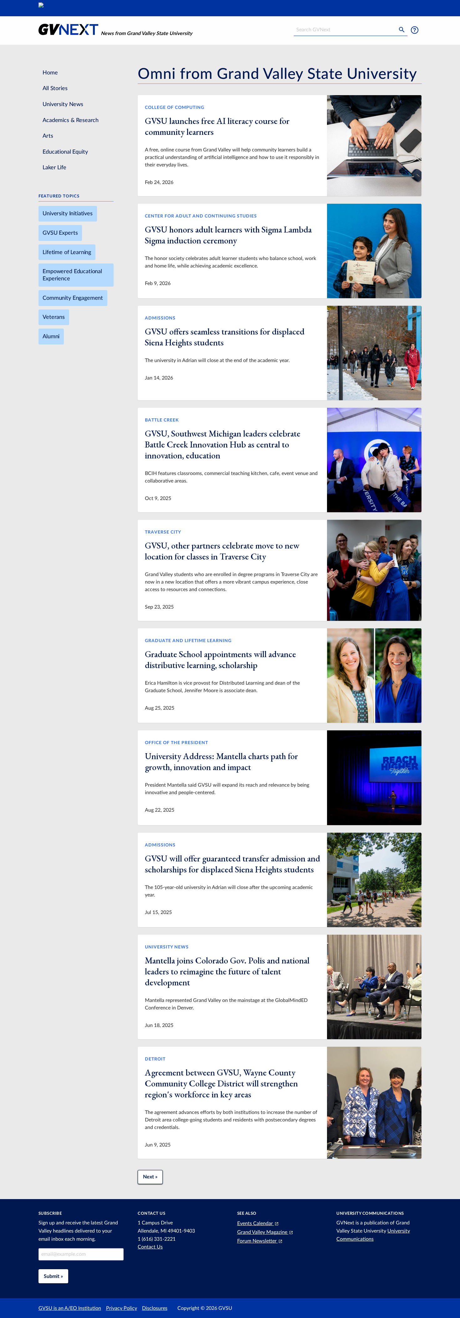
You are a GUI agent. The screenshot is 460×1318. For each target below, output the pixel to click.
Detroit (155, 1059)
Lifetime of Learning (67, 252)
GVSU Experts (60, 233)
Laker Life (54, 168)
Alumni (51, 337)
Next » (150, 1176)
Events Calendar (255, 1223)
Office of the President (176, 742)
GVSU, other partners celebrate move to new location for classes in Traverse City (222, 551)
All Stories (55, 88)
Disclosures (154, 1308)
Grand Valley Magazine (263, 1232)
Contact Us (150, 1246)
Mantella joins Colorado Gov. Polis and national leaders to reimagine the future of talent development (227, 971)
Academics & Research (71, 120)
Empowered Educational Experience (72, 275)
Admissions (160, 318)
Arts (48, 136)
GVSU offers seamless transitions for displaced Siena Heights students (224, 337)
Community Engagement (73, 298)
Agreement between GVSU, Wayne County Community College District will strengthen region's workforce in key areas (221, 1083)
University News (63, 104)
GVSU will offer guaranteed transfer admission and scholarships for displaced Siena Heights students (232, 864)
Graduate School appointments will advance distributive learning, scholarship (220, 659)
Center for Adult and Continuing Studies (201, 216)
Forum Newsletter (257, 1241)
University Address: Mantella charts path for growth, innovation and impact (221, 761)
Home (50, 73)
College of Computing (174, 107)
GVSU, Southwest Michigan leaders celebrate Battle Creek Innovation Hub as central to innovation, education (222, 444)
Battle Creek (162, 420)
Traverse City (163, 532)
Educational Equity (65, 152)
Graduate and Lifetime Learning (188, 640)
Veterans (54, 317)
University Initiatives (67, 214)
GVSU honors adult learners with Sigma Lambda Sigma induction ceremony (228, 235)
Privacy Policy (121, 1308)
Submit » (53, 1276)
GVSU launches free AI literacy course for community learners (217, 126)
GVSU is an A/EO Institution (69, 1308)
